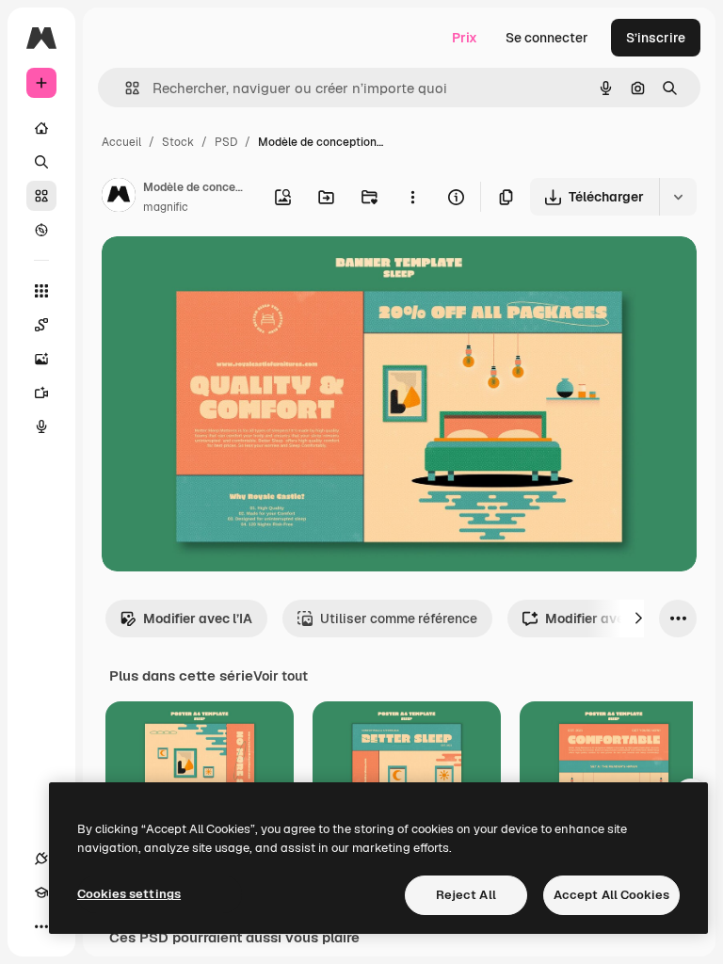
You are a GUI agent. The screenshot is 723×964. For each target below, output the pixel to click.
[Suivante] (638, 618)
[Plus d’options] (412, 197)
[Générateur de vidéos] (41, 393)
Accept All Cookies (611, 895)
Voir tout (280, 675)
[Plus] (41, 926)
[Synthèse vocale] (41, 426)
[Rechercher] (41, 162)
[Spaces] (41, 325)
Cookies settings (129, 894)
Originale (226, 272)
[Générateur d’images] (41, 359)
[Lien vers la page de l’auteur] (119, 197)
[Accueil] (41, 128)
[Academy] (41, 892)
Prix (464, 37)
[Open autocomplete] (125, 88)
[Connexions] (41, 859)
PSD (226, 142)
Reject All (466, 895)
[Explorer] (41, 230)
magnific (165, 207)
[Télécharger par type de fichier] (678, 197)
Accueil (121, 142)
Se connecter (547, 37)
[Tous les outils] (41, 291)
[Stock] (41, 196)
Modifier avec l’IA (197, 618)
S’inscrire (655, 37)
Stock (178, 142)
